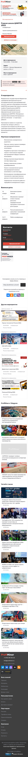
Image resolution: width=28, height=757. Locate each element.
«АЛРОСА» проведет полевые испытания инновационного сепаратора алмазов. (14, 457)
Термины (3, 680)
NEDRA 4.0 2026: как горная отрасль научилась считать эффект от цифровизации (12, 566)
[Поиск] (20, 1)
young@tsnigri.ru (8, 239)
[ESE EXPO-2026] (14, 338)
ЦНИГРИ (5, 231)
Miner (6, 2)
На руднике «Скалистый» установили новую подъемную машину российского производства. (13, 439)
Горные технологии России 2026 (11, 323)
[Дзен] (14, 668)
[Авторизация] (24, 1)
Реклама (3, 711)
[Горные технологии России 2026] (14, 315)
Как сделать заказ (6, 699)
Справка (3, 720)
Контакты (4, 736)
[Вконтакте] (6, 668)
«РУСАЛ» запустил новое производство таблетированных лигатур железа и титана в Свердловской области (14, 476)
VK (19, 81)
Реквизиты (4, 733)
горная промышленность (10, 30)
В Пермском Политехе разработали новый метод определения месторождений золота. (12, 420)
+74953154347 (7, 235)
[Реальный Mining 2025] (14, 385)
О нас (2, 727)
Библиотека (4, 686)
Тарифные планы (6, 714)
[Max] (10, 668)
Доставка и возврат (7, 705)
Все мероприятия (8, 19)
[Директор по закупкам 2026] (14, 362)
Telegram (15, 81)
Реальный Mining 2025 (8, 392)
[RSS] (18, 668)
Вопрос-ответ (5, 692)
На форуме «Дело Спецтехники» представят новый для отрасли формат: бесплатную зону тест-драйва (13, 501)
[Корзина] (22, 1)
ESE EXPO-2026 (6, 346)
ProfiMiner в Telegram (9, 403)
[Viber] (18, 295)
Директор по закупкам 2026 (10, 369)
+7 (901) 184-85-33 (9, 657)
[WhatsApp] (22, 295)
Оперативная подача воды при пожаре (13, 623)
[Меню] (26, 1)
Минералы (4, 683)
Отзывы (3, 730)
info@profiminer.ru (9, 660)
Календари (4, 689)
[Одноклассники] (11, 295)
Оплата (3, 702)
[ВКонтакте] (8, 295)
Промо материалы (6, 717)
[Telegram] (15, 295)
